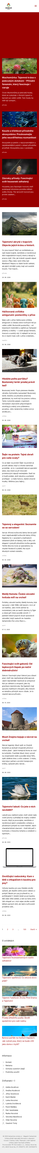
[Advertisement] (19, 37)
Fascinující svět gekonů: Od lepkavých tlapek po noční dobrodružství (17, 667)
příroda (4, 105)
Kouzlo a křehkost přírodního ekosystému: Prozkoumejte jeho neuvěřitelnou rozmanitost (19, 134)
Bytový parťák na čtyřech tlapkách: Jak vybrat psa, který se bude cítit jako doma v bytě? (18, 1041)
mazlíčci (4, 340)
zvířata (4, 416)
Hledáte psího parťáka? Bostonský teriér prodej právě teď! (18, 382)
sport (4, 486)
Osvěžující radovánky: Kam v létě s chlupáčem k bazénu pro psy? (18, 879)
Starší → (33, 929)
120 (24, 929)
